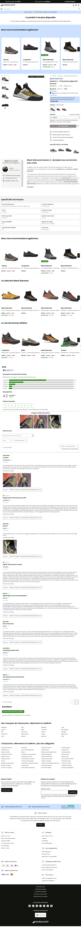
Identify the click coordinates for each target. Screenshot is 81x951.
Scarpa (43, 731)
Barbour (23, 736)
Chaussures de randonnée (28, 754)
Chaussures (60, 75)
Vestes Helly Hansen (46, 758)
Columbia (44, 729)
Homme (54, 75)
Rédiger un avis (68, 86)
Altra (22, 727)
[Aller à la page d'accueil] (51, 76)
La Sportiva (4, 734)
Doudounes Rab (65, 752)
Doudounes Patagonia (67, 767)
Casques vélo (25, 765)
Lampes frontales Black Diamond (50, 763)
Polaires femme (5, 752)
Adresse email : (46, 789)
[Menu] (1, 9)
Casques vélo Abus (66, 765)
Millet (22, 729)
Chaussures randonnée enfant (29, 763)
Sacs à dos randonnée (27, 749)
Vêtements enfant (46, 747)
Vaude (43, 734)
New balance (65, 729)
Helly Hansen (24, 734)
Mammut (43, 736)
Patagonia (4, 727)
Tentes (3, 761)
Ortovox (3, 729)
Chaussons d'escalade (27, 761)
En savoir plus (54, 101)
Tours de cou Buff (66, 763)
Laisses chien (65, 756)
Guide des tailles (74, 114)
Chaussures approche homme (71, 75)
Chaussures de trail (26, 756)
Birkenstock (64, 734)
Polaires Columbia (46, 761)
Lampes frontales (6, 765)
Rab (2, 731)
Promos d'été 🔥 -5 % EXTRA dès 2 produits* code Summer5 (40, 12)
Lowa (2, 736)
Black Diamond (56, 79)
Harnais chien (65, 754)
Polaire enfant (45, 749)
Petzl (62, 736)
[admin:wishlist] (78, 126)
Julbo (62, 727)
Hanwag (63, 731)
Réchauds (24, 747)
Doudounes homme (6, 754)
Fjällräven (43, 727)
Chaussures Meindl (46, 765)
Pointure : (53, 114)
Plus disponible (63, 126)
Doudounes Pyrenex (46, 756)
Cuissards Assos (65, 747)
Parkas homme (5, 756)
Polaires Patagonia (46, 754)
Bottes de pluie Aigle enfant (48, 752)
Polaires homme (5, 758)
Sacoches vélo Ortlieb (67, 758)
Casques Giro (65, 749)
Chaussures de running (27, 758)
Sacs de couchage (6, 767)
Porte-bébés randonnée (28, 767)
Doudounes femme (6, 747)
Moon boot (24, 731)
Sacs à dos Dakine (46, 767)
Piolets (23, 752)
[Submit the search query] (79, 9)
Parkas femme (5, 749)
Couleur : (57, 105)
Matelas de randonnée (7, 763)
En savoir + (30, 187)
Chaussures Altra (66, 761)
